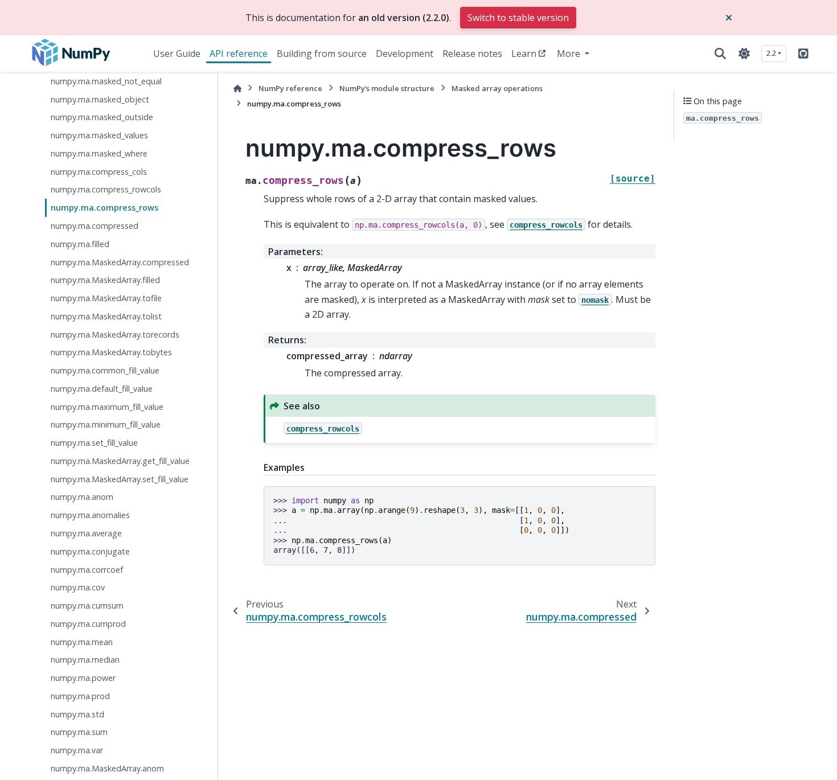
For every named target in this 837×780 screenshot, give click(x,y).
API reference (239, 53)
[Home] (237, 89)
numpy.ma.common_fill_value (105, 370)
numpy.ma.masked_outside (102, 117)
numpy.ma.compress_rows (104, 207)
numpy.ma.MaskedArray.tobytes (111, 352)
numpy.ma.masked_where (99, 153)
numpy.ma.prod (80, 695)
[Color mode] (744, 53)
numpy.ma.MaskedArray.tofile (106, 298)
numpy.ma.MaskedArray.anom (107, 768)
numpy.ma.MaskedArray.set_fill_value (119, 478)
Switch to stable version (518, 17)
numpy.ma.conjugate (90, 550)
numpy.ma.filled (80, 243)
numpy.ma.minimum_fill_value (106, 424)
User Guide (176, 53)
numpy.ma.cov (78, 587)
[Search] (720, 53)
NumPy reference (290, 88)
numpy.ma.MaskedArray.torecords (115, 334)
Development (404, 53)
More (569, 53)
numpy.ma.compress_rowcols (106, 189)
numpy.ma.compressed (94, 225)
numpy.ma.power (83, 677)
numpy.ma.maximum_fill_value (107, 406)
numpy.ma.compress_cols (99, 171)
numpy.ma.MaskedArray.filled (105, 279)
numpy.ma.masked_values (99, 135)
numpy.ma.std (77, 713)
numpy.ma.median (85, 659)
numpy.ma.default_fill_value (102, 388)
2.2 (771, 53)
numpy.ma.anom (82, 496)
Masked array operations (497, 88)
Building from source (322, 53)
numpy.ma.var (77, 750)
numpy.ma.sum (79, 731)
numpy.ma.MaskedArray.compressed (120, 261)
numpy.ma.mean (82, 641)
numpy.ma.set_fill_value (94, 442)
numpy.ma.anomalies (90, 515)
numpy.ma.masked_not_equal (106, 80)
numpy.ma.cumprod (88, 623)
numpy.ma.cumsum (87, 605)
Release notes (472, 53)
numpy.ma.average (86, 533)
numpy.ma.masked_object (100, 98)
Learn (523, 53)
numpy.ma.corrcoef (87, 569)
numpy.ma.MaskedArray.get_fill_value (120, 460)
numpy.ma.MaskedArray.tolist (106, 315)
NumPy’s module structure (386, 88)
